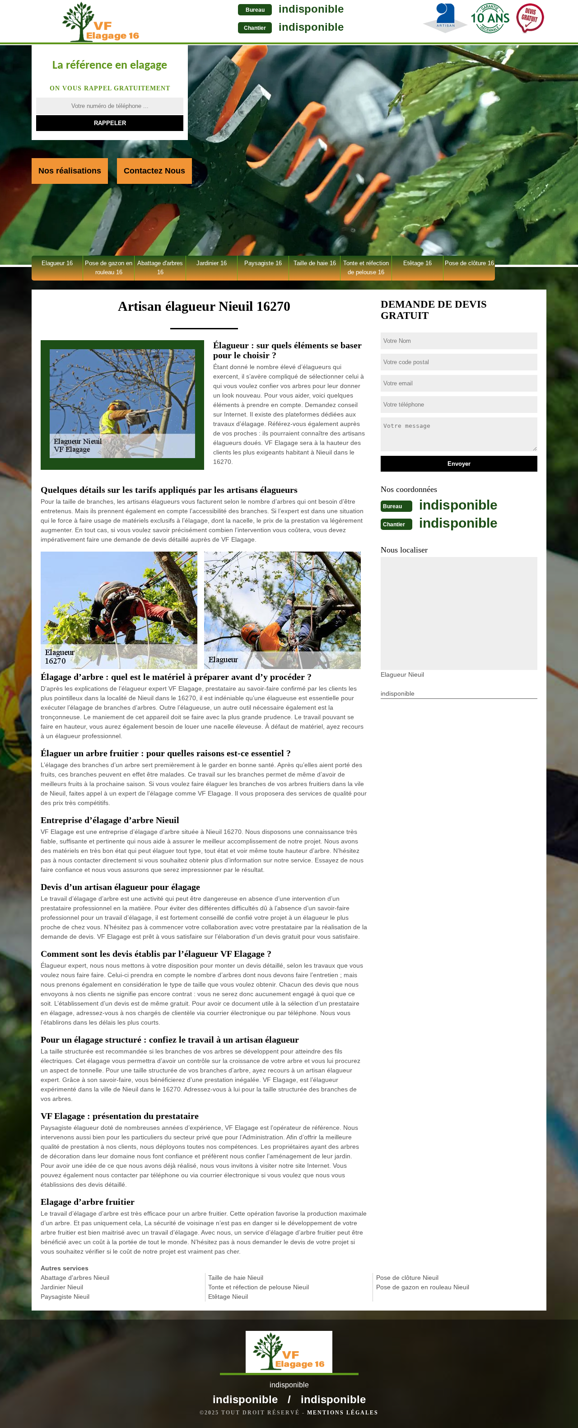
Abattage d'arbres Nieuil (75, 1277)
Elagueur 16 (57, 263)
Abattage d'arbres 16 (160, 268)
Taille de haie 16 (315, 263)
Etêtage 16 (417, 263)
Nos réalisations (69, 170)
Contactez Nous (154, 170)
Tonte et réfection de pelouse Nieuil (258, 1287)
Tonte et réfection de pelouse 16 (366, 268)
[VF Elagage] (101, 22)
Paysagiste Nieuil (65, 1296)
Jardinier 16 (211, 263)
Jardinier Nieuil (62, 1287)
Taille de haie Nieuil (235, 1277)
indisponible (311, 9)
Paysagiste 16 (263, 263)
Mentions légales (342, 1412)
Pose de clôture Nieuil (407, 1277)
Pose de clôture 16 (469, 263)
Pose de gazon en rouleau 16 (108, 268)
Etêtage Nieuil (228, 1296)
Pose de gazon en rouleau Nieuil (422, 1287)
